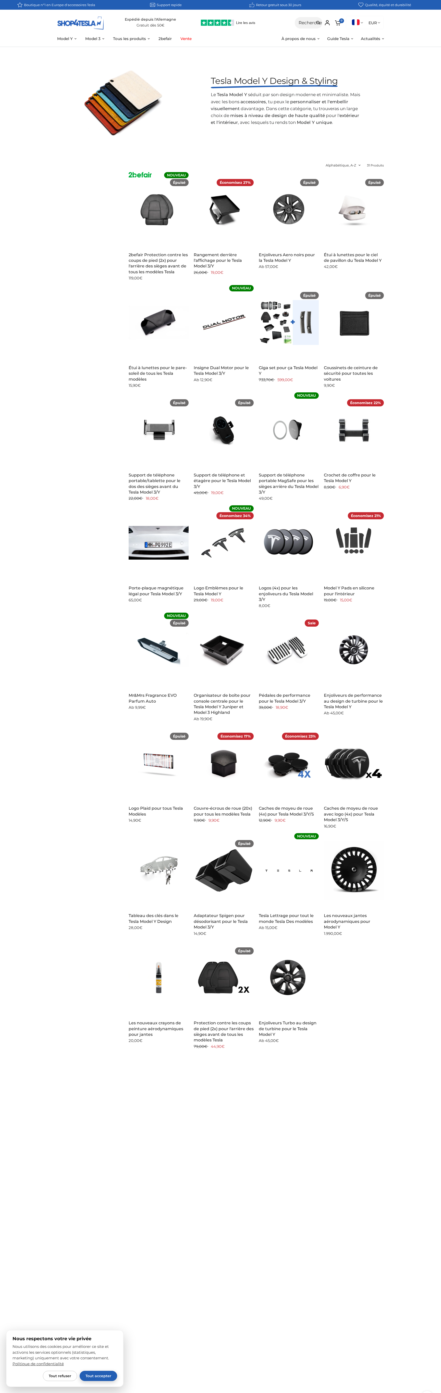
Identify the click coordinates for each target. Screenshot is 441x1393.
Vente (186, 38)
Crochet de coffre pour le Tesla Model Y (350, 478)
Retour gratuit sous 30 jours (278, 5)
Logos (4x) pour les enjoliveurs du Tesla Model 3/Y (286, 594)
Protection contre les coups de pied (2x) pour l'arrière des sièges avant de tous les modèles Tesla (224, 1031)
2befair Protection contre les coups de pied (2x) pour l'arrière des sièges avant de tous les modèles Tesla (158, 263)
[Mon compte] (327, 22)
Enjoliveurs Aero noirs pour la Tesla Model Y (287, 257)
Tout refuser (60, 1376)
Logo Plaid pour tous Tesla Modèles (156, 811)
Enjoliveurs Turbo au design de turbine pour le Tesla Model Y (287, 1029)
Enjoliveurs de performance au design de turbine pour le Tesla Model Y (353, 701)
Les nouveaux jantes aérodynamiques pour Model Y (347, 921)
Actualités (370, 38)
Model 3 (93, 38)
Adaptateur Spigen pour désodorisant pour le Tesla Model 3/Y (221, 921)
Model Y (65, 38)
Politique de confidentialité (38, 1364)
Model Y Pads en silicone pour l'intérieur (349, 591)
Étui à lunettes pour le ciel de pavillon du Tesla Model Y (353, 257)
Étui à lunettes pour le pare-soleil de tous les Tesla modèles (158, 373)
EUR (373, 22)
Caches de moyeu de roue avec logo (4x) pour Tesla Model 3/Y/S (351, 814)
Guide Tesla (338, 38)
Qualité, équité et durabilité (388, 5)
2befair (165, 38)
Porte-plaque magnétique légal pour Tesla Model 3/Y (156, 591)
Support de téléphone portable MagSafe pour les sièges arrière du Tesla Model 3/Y (288, 484)
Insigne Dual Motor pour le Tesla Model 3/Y (221, 370)
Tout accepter (98, 1376)
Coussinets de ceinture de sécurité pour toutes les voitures (351, 373)
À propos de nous (298, 38)
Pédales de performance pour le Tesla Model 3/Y (284, 698)
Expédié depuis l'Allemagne (150, 19)
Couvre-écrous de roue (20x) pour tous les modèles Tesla (223, 811)
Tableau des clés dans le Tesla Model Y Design (153, 918)
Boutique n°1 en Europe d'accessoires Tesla (59, 5)
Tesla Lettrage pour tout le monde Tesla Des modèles (286, 918)
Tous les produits (129, 38)
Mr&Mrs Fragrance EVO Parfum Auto (153, 698)
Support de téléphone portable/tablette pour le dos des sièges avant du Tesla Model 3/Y (154, 484)
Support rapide (169, 5)
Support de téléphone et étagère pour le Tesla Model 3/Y (222, 481)
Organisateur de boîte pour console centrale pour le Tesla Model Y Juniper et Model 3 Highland (222, 704)
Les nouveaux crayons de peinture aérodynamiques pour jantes (156, 1029)
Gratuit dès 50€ (150, 25)
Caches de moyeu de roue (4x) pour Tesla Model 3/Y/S (286, 811)
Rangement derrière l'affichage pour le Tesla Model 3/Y (218, 260)
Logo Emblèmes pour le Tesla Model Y (218, 591)
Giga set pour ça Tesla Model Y (288, 370)
